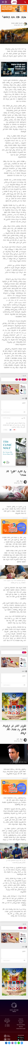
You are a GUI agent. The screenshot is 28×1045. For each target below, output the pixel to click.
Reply (5, 429)
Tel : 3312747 (7, 1024)
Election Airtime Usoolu (20, 1028)
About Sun (21, 1026)
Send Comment (6, 412)
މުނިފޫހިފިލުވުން (20, 927)
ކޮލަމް (16, 379)
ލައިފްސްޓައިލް (24, 652)
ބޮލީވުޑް (25, 927)
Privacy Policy (20, 1020)
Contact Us (21, 1019)
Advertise (21, 1022)
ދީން (19, 379)
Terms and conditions (21, 1024)
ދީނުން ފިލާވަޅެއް (24, 379)
